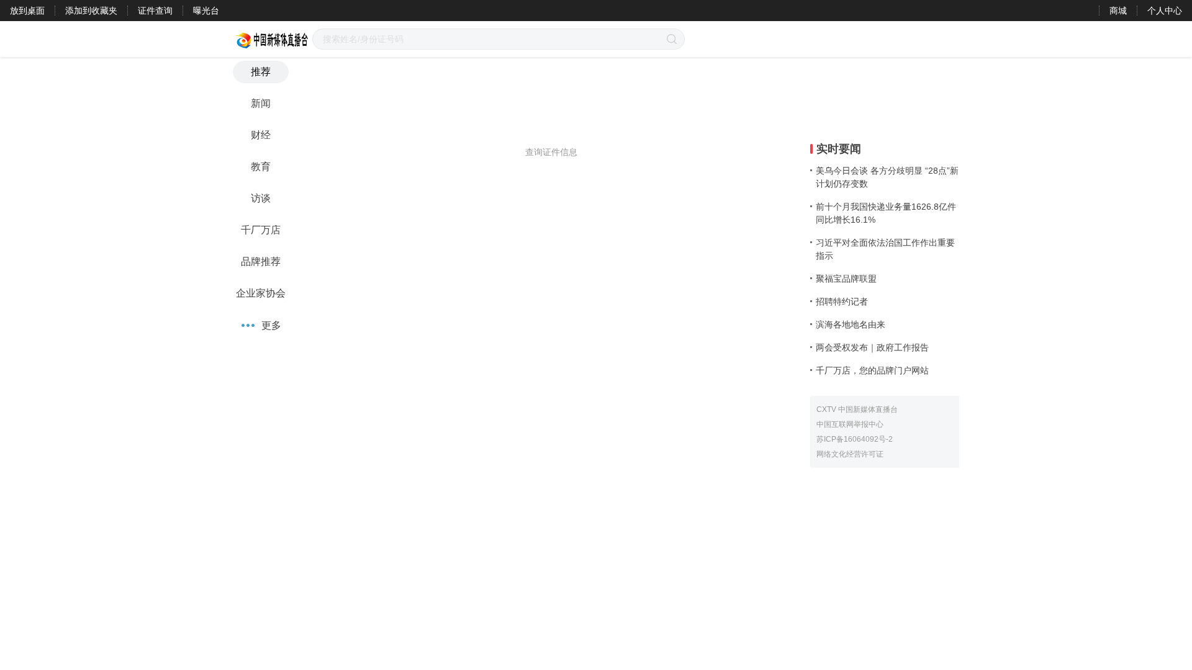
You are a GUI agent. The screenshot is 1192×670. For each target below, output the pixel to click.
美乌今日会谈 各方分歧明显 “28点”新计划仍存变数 (887, 177)
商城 (1118, 11)
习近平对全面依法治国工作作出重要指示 (885, 249)
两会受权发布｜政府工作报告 (872, 347)
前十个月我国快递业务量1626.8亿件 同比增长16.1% (886, 213)
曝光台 (206, 11)
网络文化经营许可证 (849, 454)
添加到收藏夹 (91, 11)
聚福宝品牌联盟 (846, 279)
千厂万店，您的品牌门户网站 (872, 370)
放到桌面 (27, 11)
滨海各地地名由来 (850, 324)
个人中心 (1164, 11)
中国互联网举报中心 (849, 424)
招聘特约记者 (842, 301)
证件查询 (155, 11)
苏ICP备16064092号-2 (854, 439)
